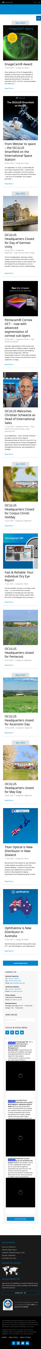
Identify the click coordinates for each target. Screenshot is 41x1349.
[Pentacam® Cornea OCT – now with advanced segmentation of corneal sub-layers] (20, 298)
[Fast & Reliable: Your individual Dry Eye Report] (20, 551)
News (27, 68)
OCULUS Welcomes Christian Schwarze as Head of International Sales (20, 417)
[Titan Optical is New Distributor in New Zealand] (20, 825)
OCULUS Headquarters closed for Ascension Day (19, 720)
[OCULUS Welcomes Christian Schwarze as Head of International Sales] (20, 389)
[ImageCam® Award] (20, 42)
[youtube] (23, 1343)
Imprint (4, 1337)
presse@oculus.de (16, 1000)
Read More (9, 88)
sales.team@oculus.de (17, 983)
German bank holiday (26, 253)
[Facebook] (7, 1032)
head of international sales (15, 429)
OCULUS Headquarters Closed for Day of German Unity (19, 241)
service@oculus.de (16, 991)
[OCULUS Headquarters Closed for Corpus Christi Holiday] (20, 484)
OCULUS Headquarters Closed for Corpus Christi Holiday (19, 511)
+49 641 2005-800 (14, 989)
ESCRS (7, 342)
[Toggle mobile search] (35, 2)
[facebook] (13, 1343)
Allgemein (8, 253)
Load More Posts (20, 963)
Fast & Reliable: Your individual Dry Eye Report (19, 576)
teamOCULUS (10, 431)
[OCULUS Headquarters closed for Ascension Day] (20, 695)
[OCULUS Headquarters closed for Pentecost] (20, 627)
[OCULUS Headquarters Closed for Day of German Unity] (20, 213)
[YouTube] (17, 1032)
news (28, 429)
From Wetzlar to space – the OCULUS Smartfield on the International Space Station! (20, 152)
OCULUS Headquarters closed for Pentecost (19, 653)
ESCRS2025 (14, 342)
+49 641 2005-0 (13, 978)
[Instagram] (12, 1032)
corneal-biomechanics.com (13, 1253)
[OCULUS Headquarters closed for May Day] (20, 762)
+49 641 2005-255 (14, 981)
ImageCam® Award (18, 64)
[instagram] (18, 1343)
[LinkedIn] (22, 1032)
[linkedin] (27, 1343)
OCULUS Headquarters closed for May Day (19, 788)
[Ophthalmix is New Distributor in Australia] (20, 906)
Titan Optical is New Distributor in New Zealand (19, 851)
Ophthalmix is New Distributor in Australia (18, 932)
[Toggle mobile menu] (39, 2)
